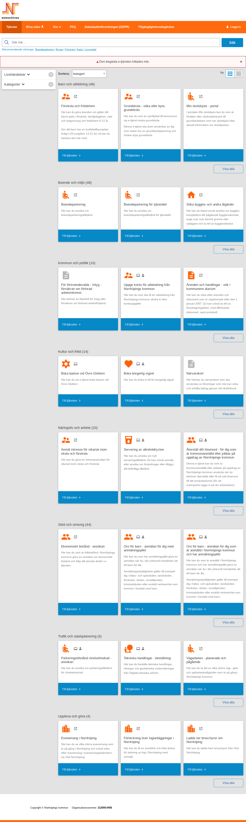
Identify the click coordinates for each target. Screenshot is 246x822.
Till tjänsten (69, 155)
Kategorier (12, 84)
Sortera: (64, 73)
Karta (80, 49)
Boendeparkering (44, 49)
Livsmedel (90, 49)
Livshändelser (15, 75)
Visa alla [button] (228, 169)
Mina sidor (33, 26)
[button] (50, 74)
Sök (232, 42)
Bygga (59, 49)
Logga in (233, 26)
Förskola (70, 49)
